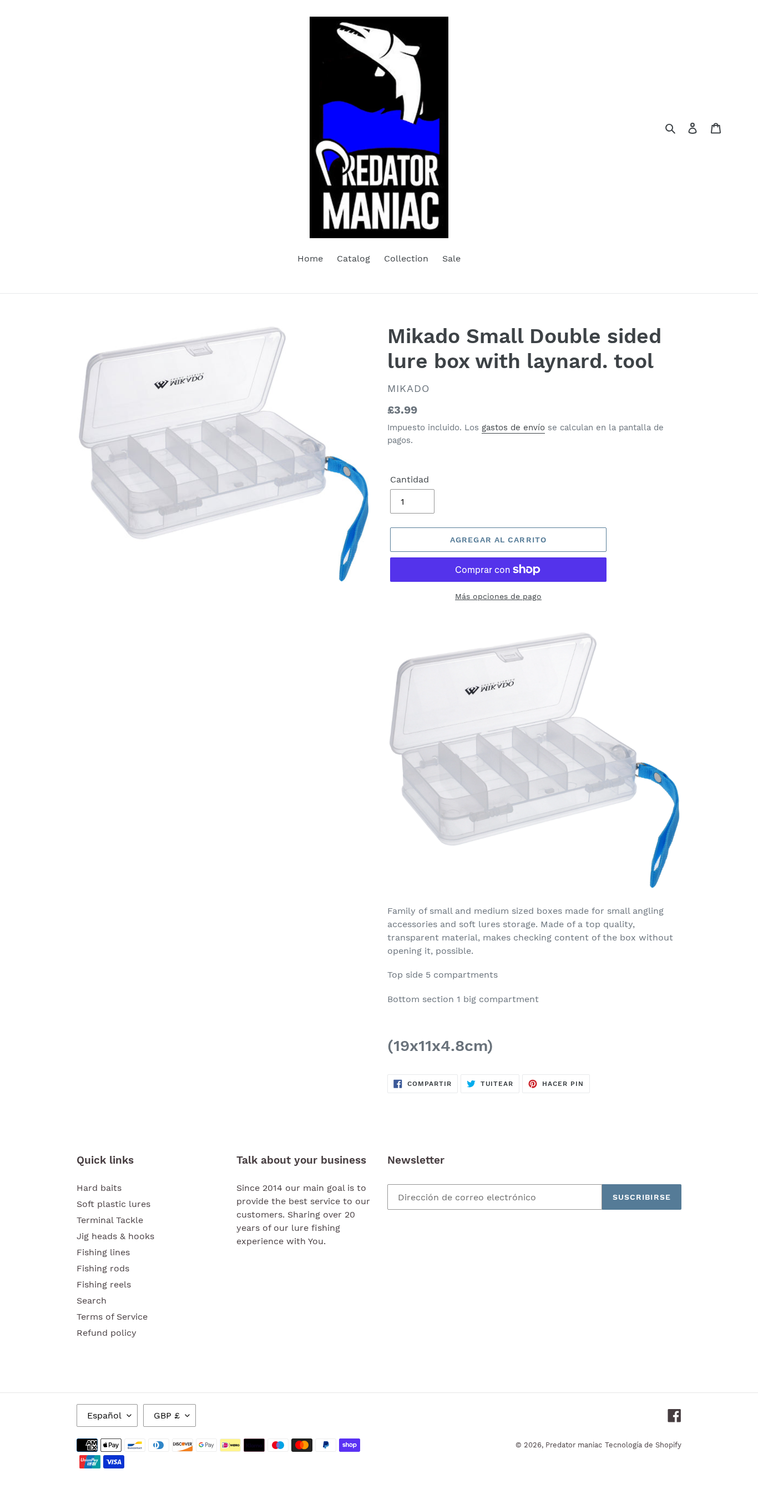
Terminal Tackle (110, 1220)
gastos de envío (513, 427)
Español (104, 1415)
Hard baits (99, 1188)
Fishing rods (103, 1268)
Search (92, 1300)
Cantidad (409, 479)
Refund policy (107, 1332)
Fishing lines (103, 1252)
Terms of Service (112, 1316)
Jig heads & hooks (115, 1236)
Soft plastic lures (113, 1204)
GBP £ (167, 1415)
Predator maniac (573, 1445)
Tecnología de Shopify (643, 1445)
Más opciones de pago (498, 596)
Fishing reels (104, 1284)
